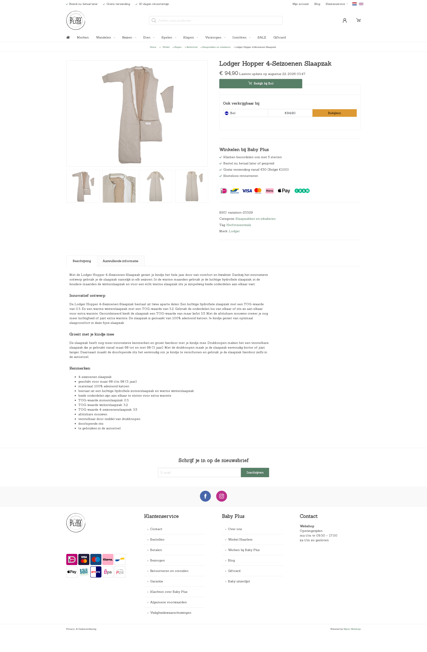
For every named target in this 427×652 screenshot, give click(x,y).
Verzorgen (213, 37)
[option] (136, 113)
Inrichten (239, 37)
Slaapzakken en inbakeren (216, 46)
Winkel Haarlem (240, 539)
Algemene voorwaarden (168, 602)
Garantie (156, 581)
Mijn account (300, 4)
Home (153, 46)
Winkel (166, 46)
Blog (317, 4)
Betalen (156, 550)
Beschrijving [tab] (82, 261)
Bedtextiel (192, 46)
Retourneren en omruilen (169, 571)
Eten (147, 37)
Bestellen (157, 539)
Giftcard (279, 37)
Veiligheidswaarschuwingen (170, 613)
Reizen (127, 37)
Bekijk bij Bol (263, 83)
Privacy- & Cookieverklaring (81, 628)
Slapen (189, 37)
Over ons (235, 529)
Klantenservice (335, 4)
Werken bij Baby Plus (244, 550)
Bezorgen (157, 560)
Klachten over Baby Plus (168, 592)
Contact (156, 529)
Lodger (234, 231)
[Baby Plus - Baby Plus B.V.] (76, 20)
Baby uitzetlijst (239, 581)
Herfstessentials (238, 225)
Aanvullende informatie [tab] (120, 261)
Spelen (167, 37)
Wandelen (104, 37)
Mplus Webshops (352, 628)
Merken (83, 37)
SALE (262, 37)
